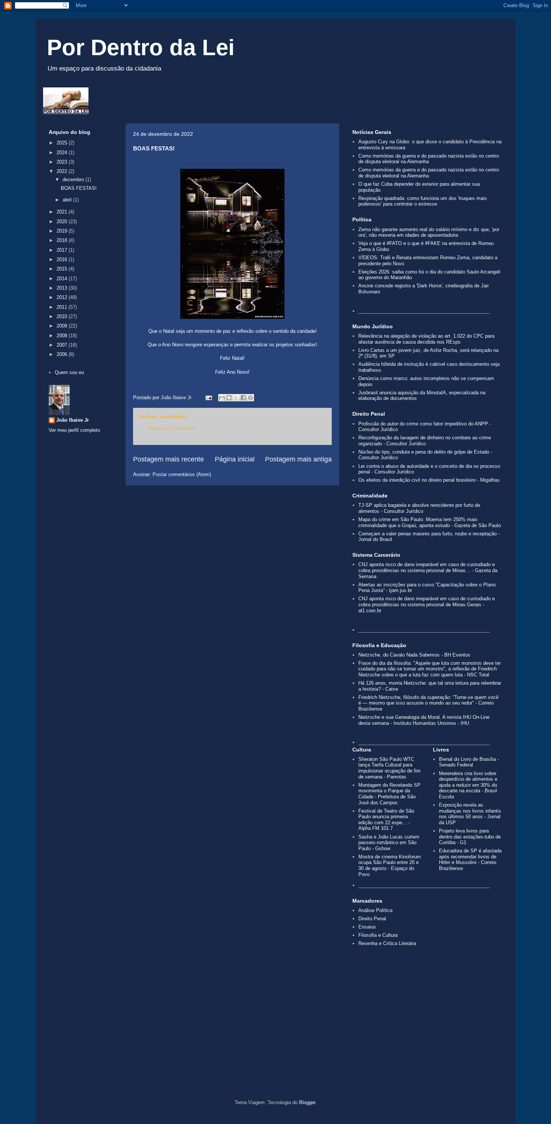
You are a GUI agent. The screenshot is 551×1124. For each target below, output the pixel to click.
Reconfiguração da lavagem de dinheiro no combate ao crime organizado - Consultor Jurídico (424, 440)
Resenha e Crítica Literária (387, 943)
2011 (63, 307)
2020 (63, 221)
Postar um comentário (172, 428)
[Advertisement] (275, 1035)
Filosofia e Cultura (378, 935)
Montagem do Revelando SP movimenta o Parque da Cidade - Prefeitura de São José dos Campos (389, 793)
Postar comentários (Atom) (182, 474)
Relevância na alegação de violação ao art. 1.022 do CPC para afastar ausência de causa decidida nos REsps (426, 339)
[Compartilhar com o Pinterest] (250, 397)
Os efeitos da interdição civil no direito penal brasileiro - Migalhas (429, 480)
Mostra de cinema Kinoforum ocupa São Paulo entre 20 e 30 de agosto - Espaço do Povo (389, 865)
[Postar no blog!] (229, 397)
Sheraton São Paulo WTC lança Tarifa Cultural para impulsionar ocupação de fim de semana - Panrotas (389, 768)
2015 (63, 269)
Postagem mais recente (168, 459)
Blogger (307, 1102)
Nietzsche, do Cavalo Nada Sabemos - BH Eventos (414, 655)
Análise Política (375, 910)
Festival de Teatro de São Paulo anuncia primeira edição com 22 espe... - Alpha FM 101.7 (386, 819)
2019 (63, 231)
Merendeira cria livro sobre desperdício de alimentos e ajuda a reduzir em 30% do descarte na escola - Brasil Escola (468, 785)
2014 (63, 278)
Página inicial (235, 459)
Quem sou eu (69, 372)
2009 (63, 326)
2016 (63, 259)
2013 (63, 288)
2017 (63, 250)
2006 (63, 354)
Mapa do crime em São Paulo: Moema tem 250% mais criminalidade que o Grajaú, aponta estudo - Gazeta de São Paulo (429, 522)
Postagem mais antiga (298, 459)
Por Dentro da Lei (141, 47)
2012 (63, 297)
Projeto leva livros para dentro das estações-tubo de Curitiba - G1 (470, 836)
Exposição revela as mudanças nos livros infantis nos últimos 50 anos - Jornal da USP (470, 813)
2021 (63, 212)
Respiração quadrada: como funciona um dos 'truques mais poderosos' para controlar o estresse (422, 201)
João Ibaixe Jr (72, 420)
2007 (63, 345)
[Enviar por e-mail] (222, 397)
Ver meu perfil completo (74, 430)
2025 (63, 143)
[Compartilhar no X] (236, 397)
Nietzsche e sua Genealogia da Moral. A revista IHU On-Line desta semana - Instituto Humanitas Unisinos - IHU (424, 720)
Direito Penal (372, 918)
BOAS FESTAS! (79, 188)
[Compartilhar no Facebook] (243, 397)
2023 (63, 162)
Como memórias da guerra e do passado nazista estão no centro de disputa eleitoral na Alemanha (428, 159)
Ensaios (367, 927)
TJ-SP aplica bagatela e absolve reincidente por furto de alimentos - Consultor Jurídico (419, 508)
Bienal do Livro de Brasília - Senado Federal (469, 762)
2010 (63, 316)
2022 (63, 171)
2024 (63, 152)
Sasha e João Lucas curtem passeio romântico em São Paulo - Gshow (388, 842)
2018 (63, 240)
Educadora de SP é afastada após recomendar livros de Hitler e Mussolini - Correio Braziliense (470, 859)
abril (68, 200)
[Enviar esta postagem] (208, 397)
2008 (63, 335)
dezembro (74, 179)
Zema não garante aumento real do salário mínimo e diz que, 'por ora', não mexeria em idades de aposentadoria (428, 232)
